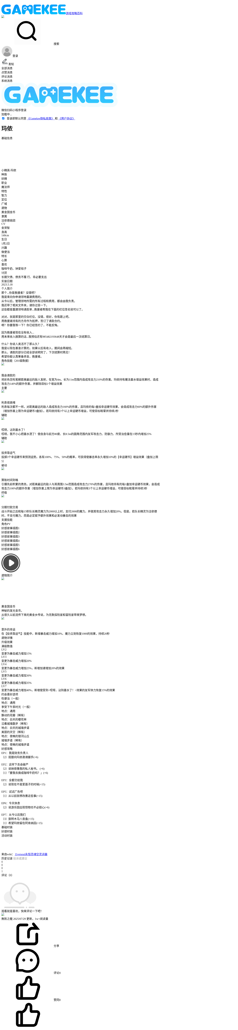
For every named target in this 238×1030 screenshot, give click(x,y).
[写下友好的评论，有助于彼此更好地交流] (80, 878)
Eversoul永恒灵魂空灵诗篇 (31, 854)
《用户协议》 (66, 118)
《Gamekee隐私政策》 (41, 118)
